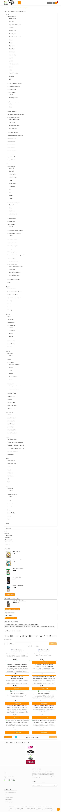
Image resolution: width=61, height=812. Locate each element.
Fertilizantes (10, 488)
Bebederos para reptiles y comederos (16, 448)
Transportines (10, 319)
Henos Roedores (11, 340)
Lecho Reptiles (11, 454)
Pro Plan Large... (17, 577)
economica (21, 624)
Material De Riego (11, 512)
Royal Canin (11, 21)
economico (7, 624)
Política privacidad (40, 810)
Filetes (10, 370)
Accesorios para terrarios (13, 451)
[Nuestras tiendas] (30, 615)
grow (25, 624)
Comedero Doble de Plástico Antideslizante (17, 666)
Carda (10, 104)
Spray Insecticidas (13, 128)
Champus (11, 94)
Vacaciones (7, 544)
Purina (10, 207)
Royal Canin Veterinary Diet (15, 24)
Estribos (11, 367)
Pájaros (7, 286)
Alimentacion (10, 472)
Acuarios (9, 466)
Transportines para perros (13, 132)
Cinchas (10, 379)
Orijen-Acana (12, 45)
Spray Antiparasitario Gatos (15, 272)
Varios (9, 481)
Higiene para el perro (12, 111)
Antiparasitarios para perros (13, 117)
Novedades (7, 548)
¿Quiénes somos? (8, 535)
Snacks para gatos (12, 218)
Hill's (10, 189)
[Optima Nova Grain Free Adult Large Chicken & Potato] (8, 604)
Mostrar (27, 646)
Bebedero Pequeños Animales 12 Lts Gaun (44, 707)
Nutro (10, 192)
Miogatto (11, 195)
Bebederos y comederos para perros (15, 135)
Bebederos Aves (11, 420)
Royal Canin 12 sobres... (18, 568)
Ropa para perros (11, 147)
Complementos (11, 362)
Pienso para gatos (11, 166)
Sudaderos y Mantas (12, 393)
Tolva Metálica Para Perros (17, 652)
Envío (6, 531)
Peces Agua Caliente (12, 463)
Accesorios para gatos (12, 239)
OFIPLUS (50, 806)
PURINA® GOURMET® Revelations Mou (14, 626)
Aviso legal (7, 533)
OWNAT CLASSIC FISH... (19, 585)
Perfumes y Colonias (13, 97)
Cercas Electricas (11, 402)
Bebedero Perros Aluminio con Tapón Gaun (17, 707)
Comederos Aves (11, 423)
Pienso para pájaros (12, 288)
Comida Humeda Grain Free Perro (15, 83)
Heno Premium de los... (18, 560)
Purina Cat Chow (12, 177)
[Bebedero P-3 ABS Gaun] (17, 676)
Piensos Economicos (13, 73)
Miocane (11, 39)
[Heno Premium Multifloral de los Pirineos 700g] (8, 554)
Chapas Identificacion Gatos (14, 279)
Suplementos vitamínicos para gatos (15, 230)
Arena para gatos (11, 221)
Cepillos (10, 235)
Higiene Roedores (11, 343)
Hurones (11, 333)
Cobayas (11, 327)
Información (7, 528)
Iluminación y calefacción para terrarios (16, 445)
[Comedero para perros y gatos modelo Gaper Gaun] (43, 720)
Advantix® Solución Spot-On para (31, 626)
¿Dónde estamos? (8, 542)
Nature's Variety (12, 55)
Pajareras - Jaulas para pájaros (14, 298)
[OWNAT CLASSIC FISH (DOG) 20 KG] (8, 589)
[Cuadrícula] (5, 644)
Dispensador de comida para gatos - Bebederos (18, 255)
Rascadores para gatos (12, 245)
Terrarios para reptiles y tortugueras (15, 442)
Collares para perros (12, 138)
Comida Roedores (11, 325)
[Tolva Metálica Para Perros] (17, 649)
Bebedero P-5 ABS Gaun (44, 693)
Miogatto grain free (13, 214)
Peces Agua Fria (11, 460)
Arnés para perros (11, 144)
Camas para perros (12, 153)
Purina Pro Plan (12, 30)
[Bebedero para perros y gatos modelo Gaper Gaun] (17, 720)
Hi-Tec (10, 70)
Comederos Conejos (12, 433)
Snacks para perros (12, 89)
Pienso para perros (12, 16)
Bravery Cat (11, 168)
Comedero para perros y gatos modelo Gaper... (44, 722)
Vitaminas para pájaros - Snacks (15, 291)
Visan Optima (12, 51)
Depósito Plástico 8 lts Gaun (17, 693)
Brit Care (11, 67)
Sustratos (10, 500)
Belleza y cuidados (12, 92)
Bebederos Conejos (12, 429)
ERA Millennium (12, 18)
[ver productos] (30, 747)
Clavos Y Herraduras (12, 405)
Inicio (11, 808)
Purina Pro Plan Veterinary (14, 36)
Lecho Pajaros (11, 301)
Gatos (7, 164)
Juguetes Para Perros (12, 156)
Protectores (10, 399)
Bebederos (10, 304)
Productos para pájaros (12, 294)
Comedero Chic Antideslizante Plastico (44, 666)
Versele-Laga (12, 210)
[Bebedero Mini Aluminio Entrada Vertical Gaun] (43, 676)
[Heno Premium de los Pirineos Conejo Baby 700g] (8, 563)
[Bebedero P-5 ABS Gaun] (44, 691)
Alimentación (10, 353)
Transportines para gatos (13, 261)
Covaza (10, 355)
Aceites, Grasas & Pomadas (15, 386)
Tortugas (9, 469)
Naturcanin (11, 76)
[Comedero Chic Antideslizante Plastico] (44, 664)
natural (36, 624)
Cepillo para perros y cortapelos (14, 101)
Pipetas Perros (12, 122)
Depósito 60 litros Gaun (43, 652)
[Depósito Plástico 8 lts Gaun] (17, 691)
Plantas (9, 509)
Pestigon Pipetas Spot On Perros (47, 626)
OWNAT (10, 79)
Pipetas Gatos (12, 269)
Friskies (10, 180)
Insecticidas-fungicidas (12, 494)
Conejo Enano (12, 330)
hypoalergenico (31, 624)
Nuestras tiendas (9, 612)
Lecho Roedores (11, 322)
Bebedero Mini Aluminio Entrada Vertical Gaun (44, 678)
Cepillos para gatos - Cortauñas (14, 233)
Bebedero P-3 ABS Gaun (17, 678)
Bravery (10, 42)
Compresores (10, 475)
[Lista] (8, 644)
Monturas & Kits (11, 396)
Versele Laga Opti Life (14, 64)
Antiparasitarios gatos (12, 264)
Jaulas (9, 316)
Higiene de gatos (11, 224)
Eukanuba (11, 27)
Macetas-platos (11, 503)
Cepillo (10, 106)
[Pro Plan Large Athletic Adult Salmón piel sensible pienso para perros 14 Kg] (8, 580)
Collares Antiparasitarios (14, 119)
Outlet (7, 523)
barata (16, 624)
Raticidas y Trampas (12, 417)
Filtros (9, 478)
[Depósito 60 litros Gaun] (44, 649)
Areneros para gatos (12, 249)
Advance (11, 58)
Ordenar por (12, 643)
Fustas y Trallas (11, 408)
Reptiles (8, 437)
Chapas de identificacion (13, 160)
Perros (7, 14)
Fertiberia (11, 490)
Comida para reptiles (12, 439)
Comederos (10, 307)
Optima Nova (12, 48)
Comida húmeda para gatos (13, 202)
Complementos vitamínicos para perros (16, 114)
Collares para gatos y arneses (14, 252)
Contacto (31, 810)
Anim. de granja (9, 412)
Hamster (11, 336)
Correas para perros (12, 141)
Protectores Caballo (13, 376)
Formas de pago (8, 537)
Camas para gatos (11, 258)
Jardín (7, 486)
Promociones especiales (11, 598)
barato (12, 624)
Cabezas (9, 359)
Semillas (9, 515)
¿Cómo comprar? (8, 539)
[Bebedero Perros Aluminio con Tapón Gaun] (17, 705)
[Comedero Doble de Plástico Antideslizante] (17, 664)
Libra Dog (11, 61)
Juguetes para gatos (12, 242)
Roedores (8, 314)
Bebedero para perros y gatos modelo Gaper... (17, 722)
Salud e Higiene (11, 384)
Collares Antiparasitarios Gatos (15, 266)
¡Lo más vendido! (9, 797)
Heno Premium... (17, 551)
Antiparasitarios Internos (14, 125)
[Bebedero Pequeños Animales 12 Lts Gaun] (44, 705)
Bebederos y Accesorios (14, 364)
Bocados (11, 373)
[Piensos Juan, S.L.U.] (9, 2)
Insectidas (10, 414)
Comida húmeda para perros (14, 86)
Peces (7, 458)
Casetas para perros (12, 150)
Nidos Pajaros (11, 310)
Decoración (10, 506)
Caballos (8, 351)
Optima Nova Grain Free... (19, 600)
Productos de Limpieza (14, 389)
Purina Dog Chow (12, 33)
